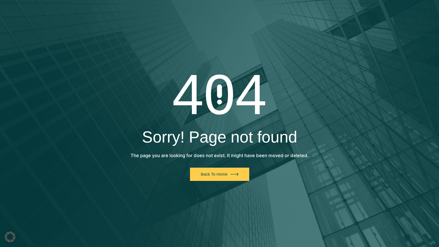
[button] (10, 237)
